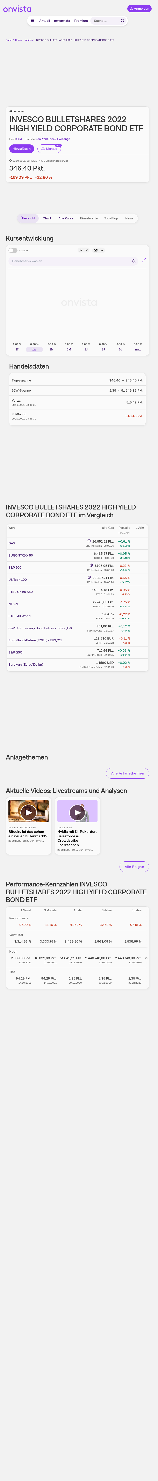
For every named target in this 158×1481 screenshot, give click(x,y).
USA (19, 139)
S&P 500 (14, 567)
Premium (81, 20)
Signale (51, 148)
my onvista (62, 20)
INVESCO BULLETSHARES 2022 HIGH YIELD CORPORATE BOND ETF (75, 40)
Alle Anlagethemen (127, 773)
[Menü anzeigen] (33, 21)
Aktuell (44, 20)
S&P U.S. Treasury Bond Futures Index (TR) (40, 628)
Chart (47, 218)
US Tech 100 (17, 579)
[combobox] (73, 261)
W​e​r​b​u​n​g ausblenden (92, 72)
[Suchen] (122, 20)
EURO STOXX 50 (20, 555)
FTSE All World (19, 616)
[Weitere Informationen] (89, 541)
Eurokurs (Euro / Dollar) (25, 664)
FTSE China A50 (20, 592)
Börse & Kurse (14, 40)
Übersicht (28, 218)
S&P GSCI (15, 652)
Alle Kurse (65, 218)
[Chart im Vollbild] (144, 260)
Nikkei (13, 604)
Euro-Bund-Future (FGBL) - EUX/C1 (35, 640)
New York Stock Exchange (52, 139)
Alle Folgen (134, 866)
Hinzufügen (22, 148)
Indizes (29, 40)
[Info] (83, 250)
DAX (11, 543)
